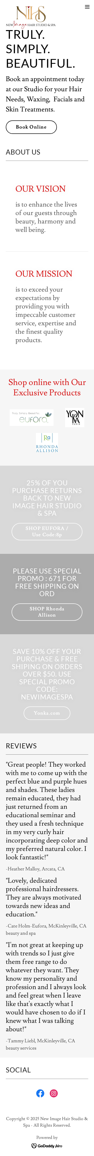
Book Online (31, 127)
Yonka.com (47, 713)
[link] (31, 6)
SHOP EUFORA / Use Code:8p (47, 531)
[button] (87, 7)
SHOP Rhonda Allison (47, 612)
